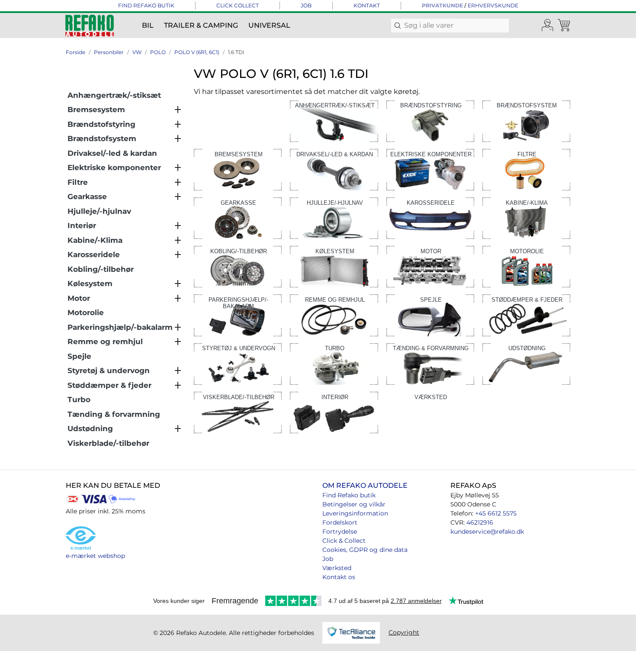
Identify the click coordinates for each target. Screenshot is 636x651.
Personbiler (109, 52)
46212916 (479, 522)
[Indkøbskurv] (565, 25)
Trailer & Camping (201, 25)
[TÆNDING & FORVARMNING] (430, 363)
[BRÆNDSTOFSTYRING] (430, 120)
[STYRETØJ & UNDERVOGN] (238, 363)
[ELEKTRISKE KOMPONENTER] (430, 169)
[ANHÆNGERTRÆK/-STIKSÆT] (334, 120)
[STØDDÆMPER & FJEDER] (526, 315)
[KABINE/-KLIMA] (526, 217)
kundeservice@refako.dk (487, 531)
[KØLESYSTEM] (334, 266)
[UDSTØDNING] (526, 363)
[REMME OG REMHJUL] (334, 315)
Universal (269, 25)
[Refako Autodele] (89, 25)
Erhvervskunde (493, 5)
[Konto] (547, 25)
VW (136, 52)
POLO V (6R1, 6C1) (196, 52)
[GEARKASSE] (238, 217)
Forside (75, 52)
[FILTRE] (526, 169)
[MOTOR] (430, 266)
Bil (148, 25)
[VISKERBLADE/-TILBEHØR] (238, 412)
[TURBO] (334, 363)
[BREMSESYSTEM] (238, 169)
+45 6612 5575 (496, 513)
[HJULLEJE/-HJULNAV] (334, 217)
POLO (158, 52)
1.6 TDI (236, 52)
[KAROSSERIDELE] (430, 217)
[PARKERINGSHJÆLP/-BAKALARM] (238, 315)
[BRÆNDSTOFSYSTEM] (526, 120)
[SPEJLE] (430, 315)
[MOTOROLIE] (526, 266)
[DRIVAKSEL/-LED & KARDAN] (334, 169)
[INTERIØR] (334, 412)
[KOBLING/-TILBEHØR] (238, 266)
